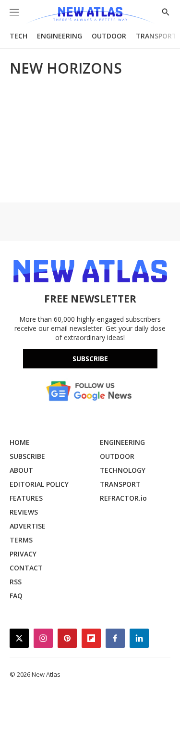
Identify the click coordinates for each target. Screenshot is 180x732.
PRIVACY (23, 553)
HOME (20, 442)
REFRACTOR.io (123, 498)
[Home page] (90, 15)
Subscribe (90, 358)
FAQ (16, 595)
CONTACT (26, 567)
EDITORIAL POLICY (39, 484)
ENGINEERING (59, 35)
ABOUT (21, 470)
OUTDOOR (109, 35)
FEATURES (26, 498)
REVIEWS (24, 512)
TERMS (21, 539)
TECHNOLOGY (122, 470)
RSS (16, 581)
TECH (18, 35)
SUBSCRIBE (27, 456)
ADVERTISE (28, 525)
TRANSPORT (156, 35)
